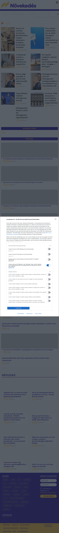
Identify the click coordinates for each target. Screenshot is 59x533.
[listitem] (29, 245)
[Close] (56, 219)
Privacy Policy (38, 313)
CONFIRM (18, 308)
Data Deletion (21, 313)
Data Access (29, 313)
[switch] (49, 249)
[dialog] (29, 266)
